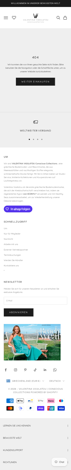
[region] (35, 126)
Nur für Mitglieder (12, 233)
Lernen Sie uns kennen (35, 425)
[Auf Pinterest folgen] (25, 370)
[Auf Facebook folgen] (6, 370)
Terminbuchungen (12, 255)
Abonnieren (18, 312)
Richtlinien (35, 462)
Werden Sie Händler (13, 260)
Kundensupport (35, 450)
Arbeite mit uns (11, 244)
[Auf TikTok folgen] (35, 370)
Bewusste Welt (35, 437)
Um (5, 228)
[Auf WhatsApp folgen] (55, 370)
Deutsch (55, 381)
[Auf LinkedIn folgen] (45, 370)
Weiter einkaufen (35, 81)
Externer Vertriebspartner (16, 249)
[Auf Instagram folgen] (15, 370)
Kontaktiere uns (11, 265)
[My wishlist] (14, 17)
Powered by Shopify (44, 392)
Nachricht (8, 239)
